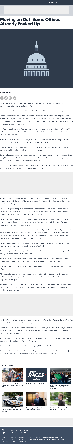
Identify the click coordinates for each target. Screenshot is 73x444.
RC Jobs (21, 439)
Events (3, 439)
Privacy (12, 439)
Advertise (21, 437)
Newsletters (5, 441)
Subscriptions (22, 441)
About (3, 437)
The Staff (13, 441)
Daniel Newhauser (7, 92)
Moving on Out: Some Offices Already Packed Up (30, 21)
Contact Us (13, 437)
